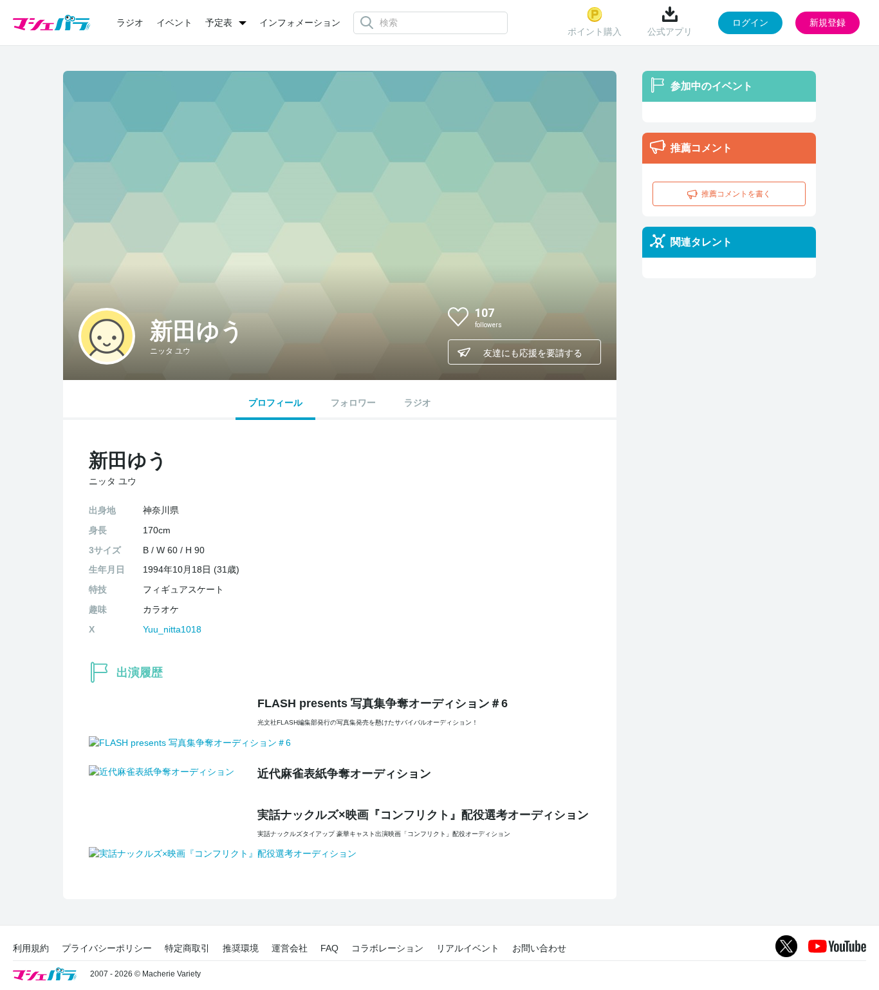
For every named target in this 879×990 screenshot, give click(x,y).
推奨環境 (241, 948)
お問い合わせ (539, 948)
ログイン (750, 22)
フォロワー (353, 402)
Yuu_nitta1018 (172, 629)
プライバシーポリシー (107, 948)
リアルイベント (467, 948)
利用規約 (31, 948)
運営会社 (290, 948)
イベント (174, 22)
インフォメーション (299, 22)
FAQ (329, 948)
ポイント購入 (595, 31)
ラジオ (129, 22)
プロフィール (275, 402)
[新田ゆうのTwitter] (580, 316)
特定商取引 (187, 948)
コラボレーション (387, 948)
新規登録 (828, 22)
